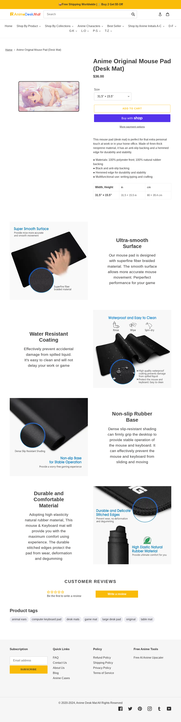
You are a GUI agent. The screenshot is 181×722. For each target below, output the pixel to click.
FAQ (56, 657)
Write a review (117, 594)
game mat (91, 619)
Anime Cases (61, 678)
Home (8, 49)
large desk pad (111, 619)
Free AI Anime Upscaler (148, 657)
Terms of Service (103, 672)
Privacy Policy (102, 667)
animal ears (19, 619)
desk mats (73, 619)
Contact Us (60, 662)
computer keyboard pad (46, 619)
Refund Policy (102, 657)
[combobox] (90, 14)
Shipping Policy (103, 662)
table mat (146, 619)
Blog (56, 672)
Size (97, 89)
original (131, 619)
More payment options (132, 126)
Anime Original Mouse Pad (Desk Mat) (38, 49)
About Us (59, 667)
